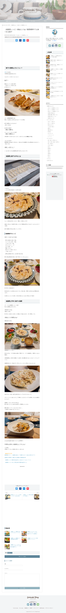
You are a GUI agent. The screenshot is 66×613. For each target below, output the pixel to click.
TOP (6, 25)
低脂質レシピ (10, 552)
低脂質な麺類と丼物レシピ (52, 114)
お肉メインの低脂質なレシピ (22, 35)
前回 (5, 72)
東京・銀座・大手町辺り (52, 140)
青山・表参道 (50, 143)
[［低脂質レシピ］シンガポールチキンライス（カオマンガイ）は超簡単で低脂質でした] (7, 548)
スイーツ (49, 136)
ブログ (48, 158)
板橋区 (49, 153)
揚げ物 (49, 131)
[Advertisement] (22, 53)
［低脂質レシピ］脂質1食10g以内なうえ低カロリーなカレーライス (18, 459)
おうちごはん (49, 119)
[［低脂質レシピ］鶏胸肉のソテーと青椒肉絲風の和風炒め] (7, 542)
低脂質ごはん (49, 106)
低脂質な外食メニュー (51, 116)
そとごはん (49, 138)
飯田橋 (49, 148)
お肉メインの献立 (51, 121)
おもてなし (50, 133)
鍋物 (48, 128)
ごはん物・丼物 (50, 126)
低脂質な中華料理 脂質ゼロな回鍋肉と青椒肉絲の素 (15, 457)
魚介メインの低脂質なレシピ (52, 109)
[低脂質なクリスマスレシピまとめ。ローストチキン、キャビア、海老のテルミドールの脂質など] (24, 535)
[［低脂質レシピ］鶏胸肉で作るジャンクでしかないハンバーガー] (7, 535)
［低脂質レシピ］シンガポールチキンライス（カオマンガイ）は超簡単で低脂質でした (15, 545)
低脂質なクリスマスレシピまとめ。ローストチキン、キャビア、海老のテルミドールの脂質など (32, 532)
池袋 (48, 150)
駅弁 (48, 155)
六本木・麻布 (50, 145)
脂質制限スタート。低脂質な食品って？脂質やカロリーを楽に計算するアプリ (20, 455)
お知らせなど (49, 160)
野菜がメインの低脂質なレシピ (53, 111)
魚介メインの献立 (51, 123)
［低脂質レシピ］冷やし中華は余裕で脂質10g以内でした (16, 462)
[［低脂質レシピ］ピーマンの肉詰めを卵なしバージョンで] (24, 542)
